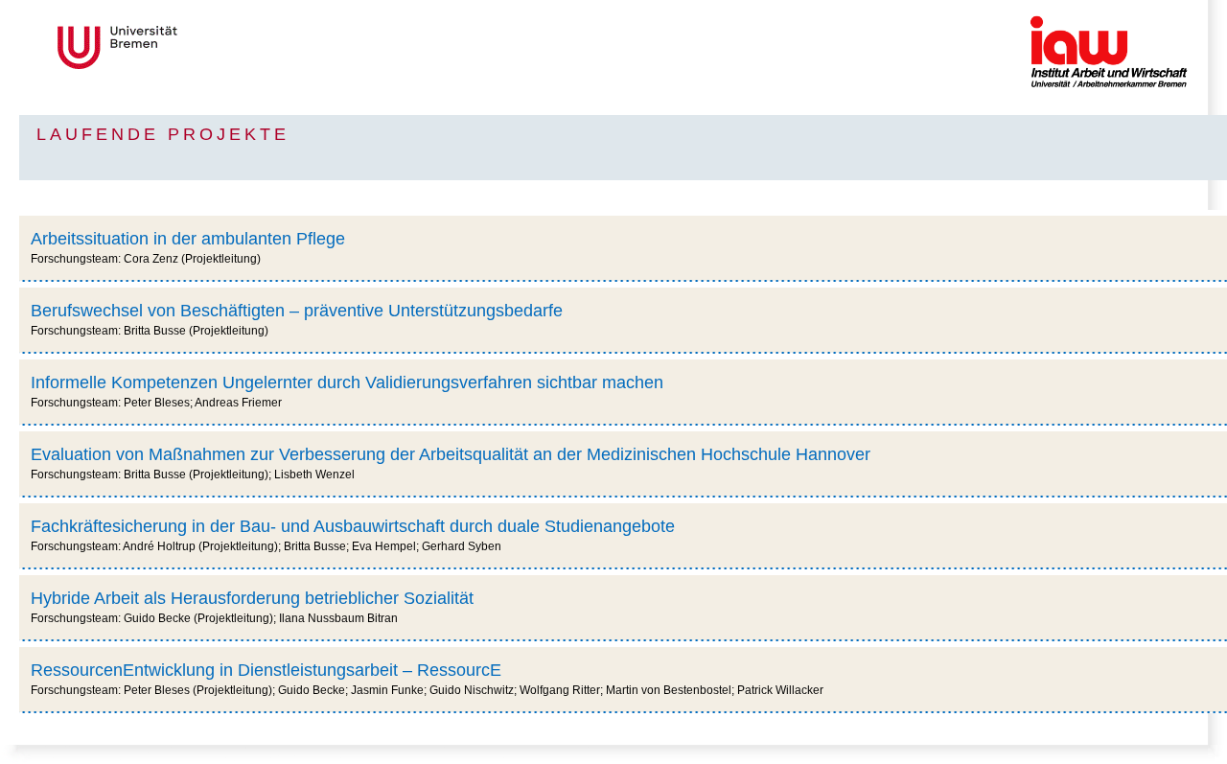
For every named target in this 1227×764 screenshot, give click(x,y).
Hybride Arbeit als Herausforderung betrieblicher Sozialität (252, 598)
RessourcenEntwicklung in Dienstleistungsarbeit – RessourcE (266, 670)
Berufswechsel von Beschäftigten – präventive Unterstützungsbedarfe (297, 310)
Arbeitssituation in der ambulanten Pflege (188, 238)
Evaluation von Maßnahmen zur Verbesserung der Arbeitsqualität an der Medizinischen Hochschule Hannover (450, 454)
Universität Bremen (181, 47)
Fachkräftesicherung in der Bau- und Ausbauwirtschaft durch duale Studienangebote (353, 526)
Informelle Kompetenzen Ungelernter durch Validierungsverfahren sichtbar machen (347, 382)
